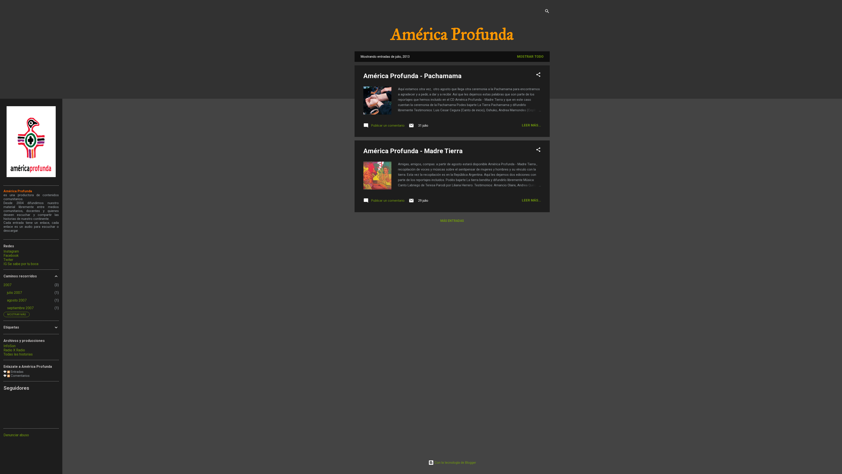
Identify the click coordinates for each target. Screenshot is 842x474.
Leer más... (531, 125)
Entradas (16, 372)
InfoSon (10, 346)
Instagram (11, 251)
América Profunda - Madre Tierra (413, 151)
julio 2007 (14, 293)
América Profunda (452, 34)
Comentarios (20, 376)
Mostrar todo (530, 57)
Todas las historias (18, 354)
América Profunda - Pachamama (412, 76)
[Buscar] (547, 12)
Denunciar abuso (16, 435)
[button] (538, 75)
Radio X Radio (14, 350)
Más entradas (452, 221)
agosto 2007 (17, 300)
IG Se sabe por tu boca (21, 264)
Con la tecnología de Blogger (455, 463)
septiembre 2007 (20, 308)
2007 (7, 285)
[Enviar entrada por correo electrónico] (411, 127)
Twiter (8, 260)
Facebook (11, 255)
